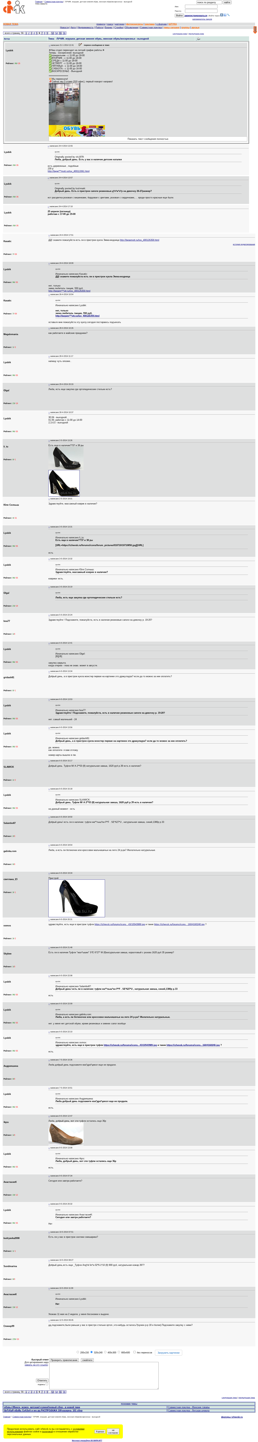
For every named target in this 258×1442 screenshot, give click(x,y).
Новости (64, 27)
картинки (119, 24)
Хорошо (100, 1431)
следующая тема (180, 34)
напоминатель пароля (202, 19)
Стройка (118, 27)
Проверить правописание (64, 1360)
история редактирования (244, 244)
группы (185, 27)
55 (60, 33)
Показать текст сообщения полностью (148, 139)
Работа (99, 27)
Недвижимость (86, 27)
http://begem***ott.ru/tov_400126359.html (69, 291)
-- (49, 45)
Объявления (131, 27)
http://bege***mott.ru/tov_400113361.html (69, 171)
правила (100, 24)
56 (64, 33)
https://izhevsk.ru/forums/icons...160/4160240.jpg (179, 924)
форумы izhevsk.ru (232, 1417)
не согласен (113, 1431)
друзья (195, 27)
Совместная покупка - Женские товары (189, 1407)
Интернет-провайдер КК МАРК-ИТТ (87, 1440)
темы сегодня (171, 27)
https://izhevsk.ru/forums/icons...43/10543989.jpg (120, 924)
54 (56, 33)
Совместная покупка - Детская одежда (188, 1410)
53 (52, 33)
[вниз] (255, 30)
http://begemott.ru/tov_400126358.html (139, 240)
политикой (47, 1431)
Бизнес (109, 27)
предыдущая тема (196, 34)
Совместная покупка (53, 2)
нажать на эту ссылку (36, 1365)
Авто (73, 27)
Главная (38, 2)
